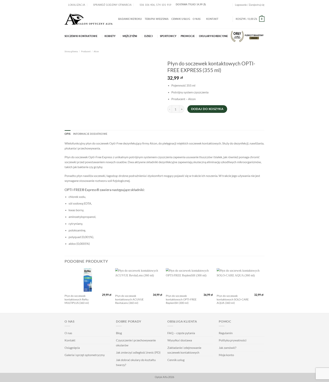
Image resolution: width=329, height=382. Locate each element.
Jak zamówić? (227, 347)
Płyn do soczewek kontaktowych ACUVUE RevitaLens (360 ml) (129, 299)
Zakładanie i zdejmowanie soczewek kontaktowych (184, 350)
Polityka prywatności (232, 340)
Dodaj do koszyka (207, 109)
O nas (196, 19)
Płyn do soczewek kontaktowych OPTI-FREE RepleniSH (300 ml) (181, 299)
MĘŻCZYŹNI (130, 36)
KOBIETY (110, 36)
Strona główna (71, 51)
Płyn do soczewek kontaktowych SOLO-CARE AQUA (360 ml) (233, 299)
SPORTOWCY (168, 36)
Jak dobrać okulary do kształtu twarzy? (136, 362)
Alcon (96, 51)
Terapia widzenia (157, 19)
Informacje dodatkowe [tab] (90, 134)
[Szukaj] (228, 19)
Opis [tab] (67, 134)
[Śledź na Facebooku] (222, 4)
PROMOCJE (188, 36)
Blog (119, 333)
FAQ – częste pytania (181, 333)
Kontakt (212, 19)
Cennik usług (180, 19)
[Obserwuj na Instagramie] (226, 4)
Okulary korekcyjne (213, 36)
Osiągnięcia (72, 347)
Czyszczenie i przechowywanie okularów (136, 342)
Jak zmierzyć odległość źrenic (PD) (138, 352)
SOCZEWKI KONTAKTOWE (81, 36)
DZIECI (148, 36)
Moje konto (226, 355)
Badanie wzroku (130, 19)
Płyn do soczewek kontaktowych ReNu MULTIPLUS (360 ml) (77, 299)
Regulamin (226, 333)
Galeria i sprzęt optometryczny (85, 355)
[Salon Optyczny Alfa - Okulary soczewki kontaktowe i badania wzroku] (89, 19)
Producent (86, 51)
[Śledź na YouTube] (229, 4)
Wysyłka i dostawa (179, 340)
